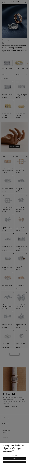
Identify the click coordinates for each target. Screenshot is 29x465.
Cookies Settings (14, 455)
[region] (14, 454)
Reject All (14, 458)
